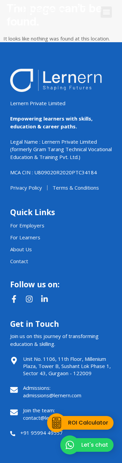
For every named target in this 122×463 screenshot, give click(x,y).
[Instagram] (29, 299)
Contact (19, 261)
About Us (21, 249)
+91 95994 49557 (41, 432)
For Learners (25, 237)
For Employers (27, 225)
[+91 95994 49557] (12, 433)
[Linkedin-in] (44, 299)
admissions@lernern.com (52, 395)
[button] (106, 12)
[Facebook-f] (14, 299)
